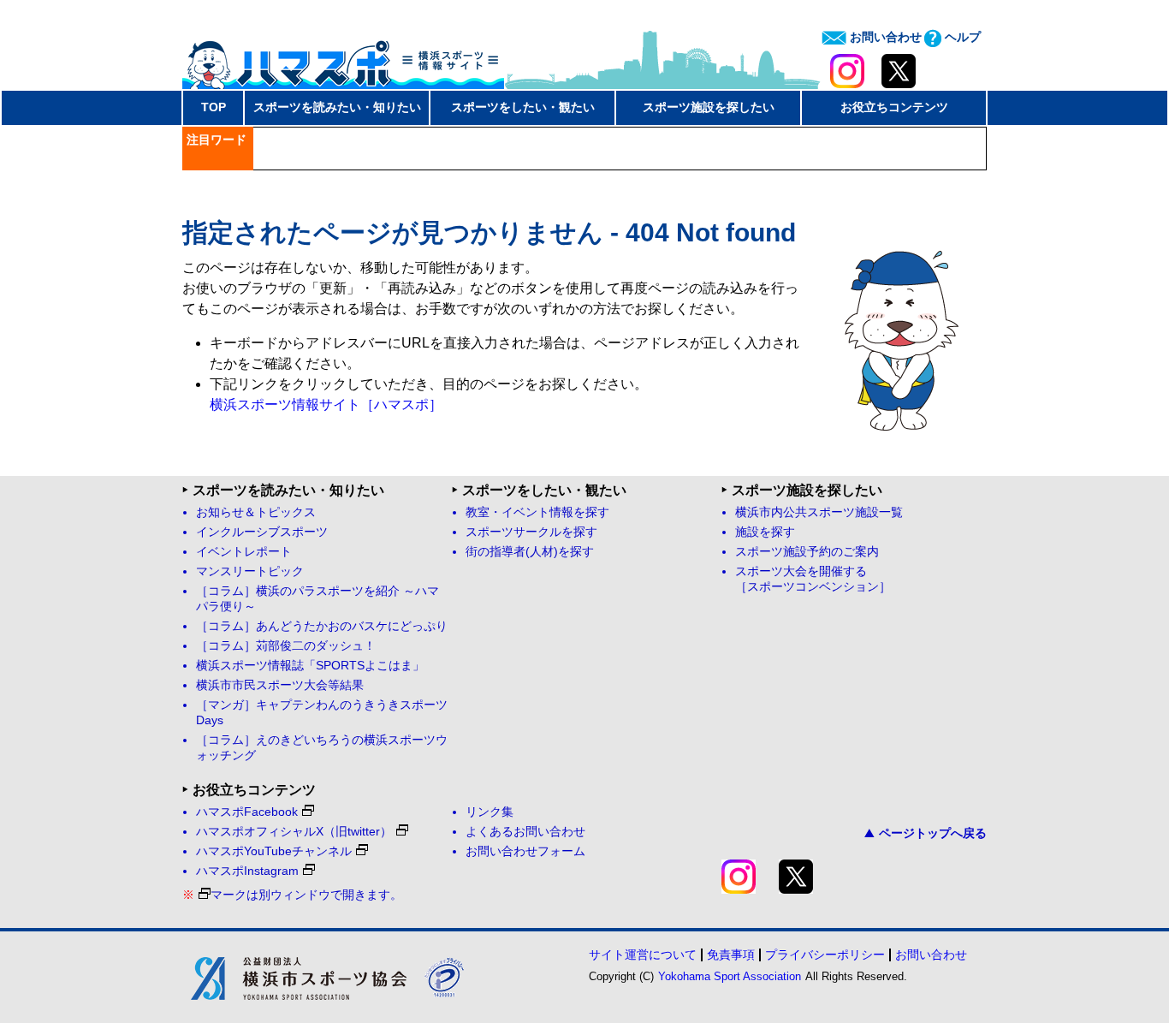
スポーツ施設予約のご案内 (807, 551)
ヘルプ (961, 37)
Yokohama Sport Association (729, 976)
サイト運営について (643, 954)
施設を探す (765, 532)
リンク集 (489, 812)
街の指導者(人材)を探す (530, 551)
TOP (213, 107)
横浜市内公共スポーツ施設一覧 (819, 512)
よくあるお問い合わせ (525, 831)
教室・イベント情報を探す (537, 512)
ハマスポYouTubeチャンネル (274, 851)
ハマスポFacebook (247, 812)
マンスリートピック (250, 571)
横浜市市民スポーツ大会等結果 (280, 685)
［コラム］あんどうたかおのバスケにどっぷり (322, 626)
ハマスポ (343, 59)
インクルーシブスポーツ (262, 532)
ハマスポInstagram (247, 871)
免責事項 (731, 954)
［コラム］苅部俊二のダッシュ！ (286, 645)
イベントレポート (244, 551)
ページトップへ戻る (933, 833)
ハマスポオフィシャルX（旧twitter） (294, 831)
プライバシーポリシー (825, 954)
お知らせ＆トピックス (256, 512)
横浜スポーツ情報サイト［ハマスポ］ (326, 404)
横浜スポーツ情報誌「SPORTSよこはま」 (310, 665)
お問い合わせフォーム (525, 851)
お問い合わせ (884, 37)
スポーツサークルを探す (531, 532)
